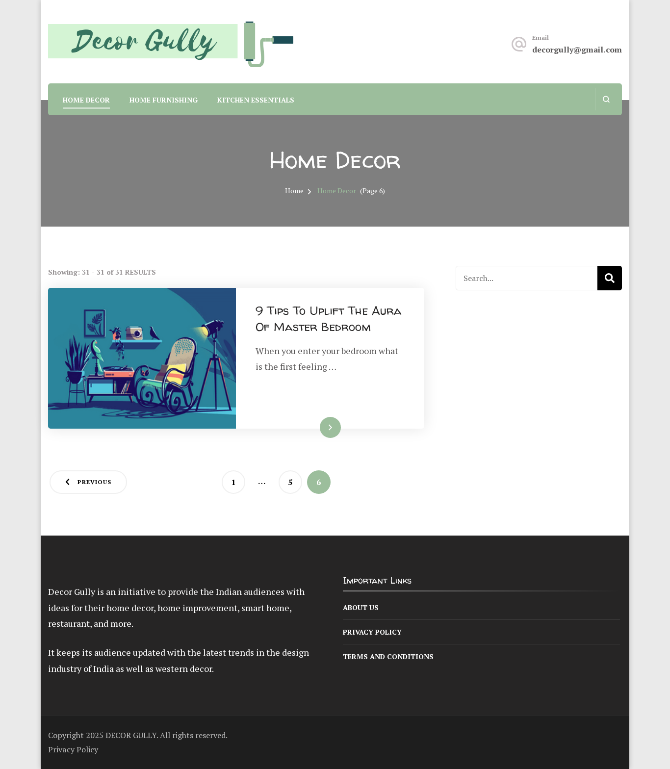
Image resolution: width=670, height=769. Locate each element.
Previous (94, 482)
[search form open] (606, 99)
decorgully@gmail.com (577, 49)
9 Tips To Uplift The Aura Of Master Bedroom (329, 319)
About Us (361, 607)
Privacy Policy (372, 632)
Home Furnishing (163, 99)
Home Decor (86, 99)
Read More (315, 427)
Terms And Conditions (388, 656)
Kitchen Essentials (255, 99)
